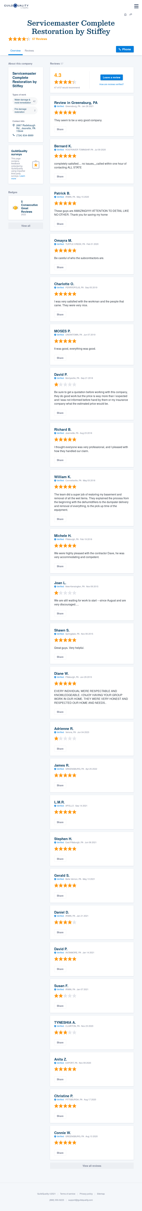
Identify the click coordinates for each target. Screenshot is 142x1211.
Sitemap (101, 1193)
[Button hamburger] (136, 6)
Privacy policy (86, 1193)
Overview (15, 50)
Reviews (29, 50)
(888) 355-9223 (56, 1199)
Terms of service (67, 1193)
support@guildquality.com (80, 1199)
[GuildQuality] (16, 6)
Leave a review (111, 77)
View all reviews (92, 1165)
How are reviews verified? (111, 84)
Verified (60, 106)
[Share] (131, 14)
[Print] (125, 14)
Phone (126, 49)
